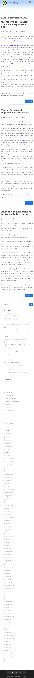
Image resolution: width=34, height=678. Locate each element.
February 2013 (9, 654)
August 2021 (9, 474)
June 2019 (8, 527)
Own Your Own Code (9, 349)
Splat (5, 327)
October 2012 (9, 660)
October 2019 (9, 517)
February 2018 (9, 554)
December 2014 (10, 610)
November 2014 (10, 613)
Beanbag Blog (12, 3)
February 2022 (9, 468)
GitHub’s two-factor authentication (12, 45)
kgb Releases (9, 410)
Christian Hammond (20, 31)
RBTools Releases (11, 420)
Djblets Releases (10, 404)
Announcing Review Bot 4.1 (11, 369)
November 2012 (10, 657)
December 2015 (10, 579)
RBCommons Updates (12, 417)
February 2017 (9, 564)
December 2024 (10, 449)
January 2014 (9, 632)
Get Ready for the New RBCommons (14, 355)
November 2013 (10, 635)
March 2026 (9, 434)
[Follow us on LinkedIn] (16, 672)
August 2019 (9, 520)
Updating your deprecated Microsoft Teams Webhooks (15, 340)
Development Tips (11, 398)
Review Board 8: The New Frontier (13, 366)
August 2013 (9, 641)
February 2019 (9, 533)
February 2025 (9, 446)
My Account (19, 79)
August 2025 (9, 437)
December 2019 (10, 511)
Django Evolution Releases (13, 401)
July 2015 (8, 592)
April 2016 (8, 573)
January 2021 (9, 483)
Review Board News (12, 362)
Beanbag (15, 676)
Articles (8, 386)
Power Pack (7, 323)
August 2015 (9, 588)
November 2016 (10, 567)
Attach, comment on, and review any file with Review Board (18, 344)
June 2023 (8, 452)
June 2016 (8, 570)
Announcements (10, 383)
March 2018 (9, 551)
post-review (13, 276)
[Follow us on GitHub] (24, 672)
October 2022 (9, 461)
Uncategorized (10, 423)
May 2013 (8, 647)
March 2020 (9, 502)
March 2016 (9, 576)
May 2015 (8, 598)
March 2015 (9, 601)
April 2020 (8, 499)
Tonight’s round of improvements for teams (15, 111)
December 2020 (10, 486)
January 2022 (9, 471)
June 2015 (8, 595)
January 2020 (9, 508)
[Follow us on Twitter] (13, 672)
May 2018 (8, 545)
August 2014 (9, 619)
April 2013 (8, 650)
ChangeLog (9, 392)
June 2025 (8, 440)
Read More (29, 101)
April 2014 (8, 629)
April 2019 (8, 530)
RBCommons (7, 318)
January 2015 (9, 607)
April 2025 (8, 443)
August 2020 (9, 492)
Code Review (9, 395)
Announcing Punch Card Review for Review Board (17, 372)
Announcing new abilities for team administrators (16, 213)
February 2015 (9, 604)
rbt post (3, 276)
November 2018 (10, 536)
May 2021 (8, 477)
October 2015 (9, 582)
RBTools (18, 269)
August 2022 (9, 465)
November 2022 (10, 458)
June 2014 (8, 626)
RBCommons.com (27, 170)
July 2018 (8, 539)
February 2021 (9, 480)
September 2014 (10, 616)
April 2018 (8, 548)
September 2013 (10, 638)
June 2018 (8, 542)
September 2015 (10, 585)
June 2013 (8, 644)
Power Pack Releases (11, 414)
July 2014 (8, 623)
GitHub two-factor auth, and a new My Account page (14, 24)
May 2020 (8, 496)
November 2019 (10, 514)
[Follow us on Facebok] (9, 672)
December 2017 (10, 558)
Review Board (7, 313)
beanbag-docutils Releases (13, 389)
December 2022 (10, 455)
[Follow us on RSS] (20, 672)
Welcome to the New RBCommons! (13, 352)
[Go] (31, 304)
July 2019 (8, 523)
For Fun (8, 407)
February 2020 (9, 505)
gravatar (23, 140)
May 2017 (8, 561)
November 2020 (10, 489)
